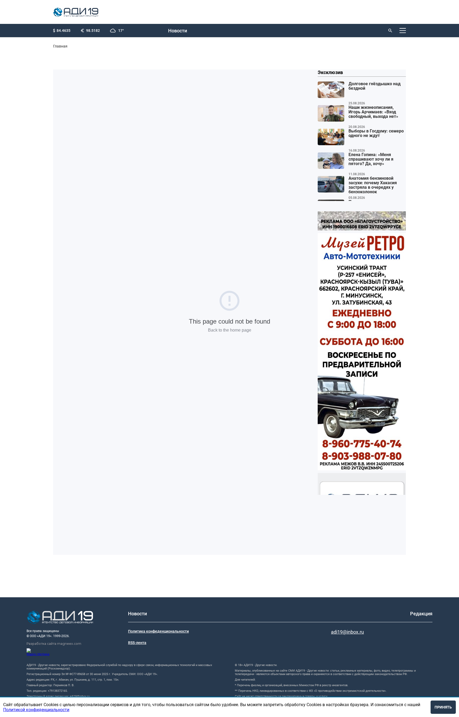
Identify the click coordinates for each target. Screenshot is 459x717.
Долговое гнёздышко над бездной (374, 86)
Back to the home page (229, 330)
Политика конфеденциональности (158, 631)
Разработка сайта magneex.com (54, 644)
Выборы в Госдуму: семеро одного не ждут (376, 133)
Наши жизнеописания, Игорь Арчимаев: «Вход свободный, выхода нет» (373, 112)
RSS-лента (137, 643)
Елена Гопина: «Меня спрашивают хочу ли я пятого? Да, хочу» (370, 159)
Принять (443, 707)
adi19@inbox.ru (347, 632)
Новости (177, 30)
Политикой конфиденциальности (36, 709)
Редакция (421, 613)
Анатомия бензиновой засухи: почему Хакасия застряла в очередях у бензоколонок (372, 185)
